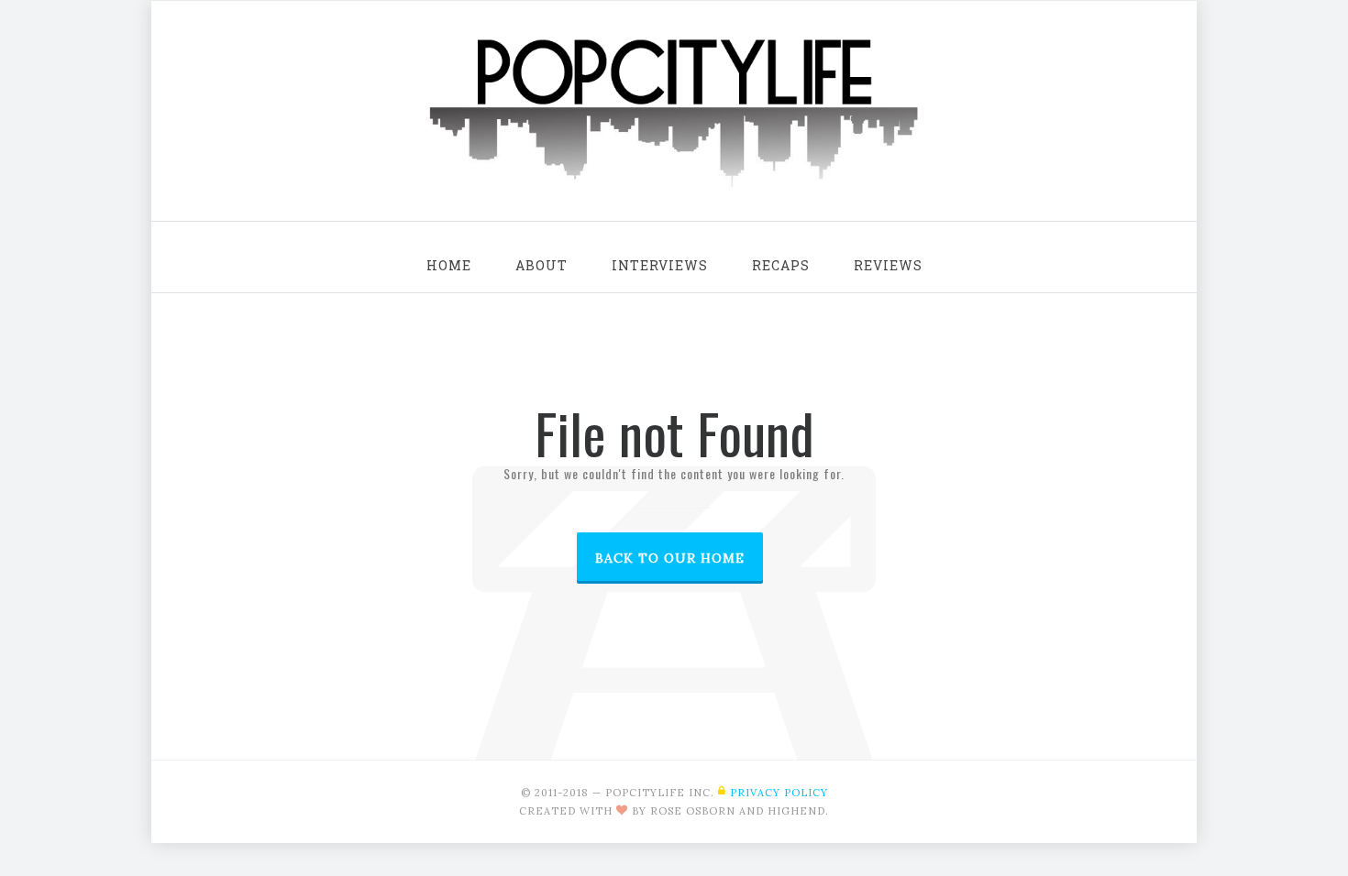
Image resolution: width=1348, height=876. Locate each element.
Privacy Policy (779, 792)
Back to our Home (670, 558)
